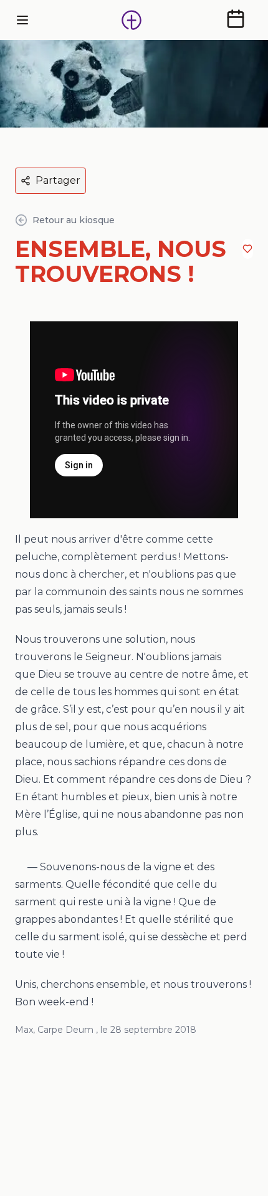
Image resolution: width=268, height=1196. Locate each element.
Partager (58, 180)
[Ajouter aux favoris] (247, 249)
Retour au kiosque (73, 220)
